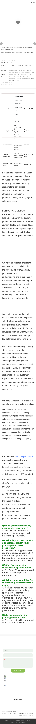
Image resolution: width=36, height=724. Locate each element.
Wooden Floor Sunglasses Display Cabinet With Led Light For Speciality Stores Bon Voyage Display (26, 714)
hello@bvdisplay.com (13, 678)
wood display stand (24, 456)
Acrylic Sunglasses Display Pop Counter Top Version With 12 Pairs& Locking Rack (9, 712)
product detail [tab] (18, 91)
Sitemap (23, 722)
